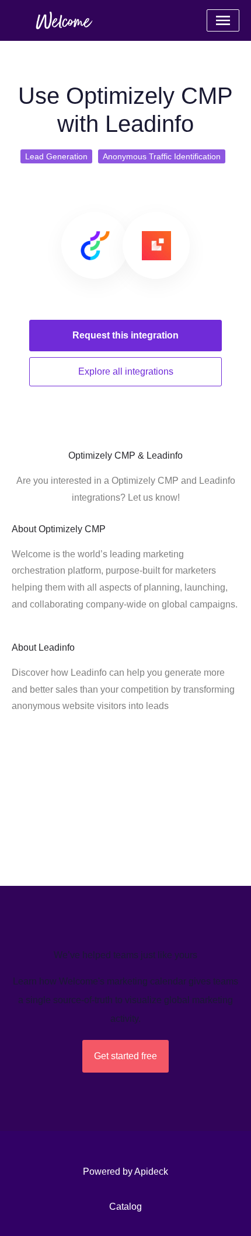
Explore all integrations (125, 371)
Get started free (125, 1056)
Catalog (125, 1206)
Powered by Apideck (125, 1171)
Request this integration (125, 335)
